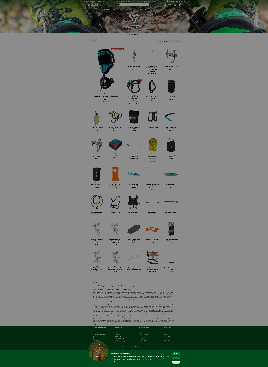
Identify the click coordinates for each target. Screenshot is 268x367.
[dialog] (134, 183)
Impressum (123, 361)
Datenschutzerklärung (115, 361)
